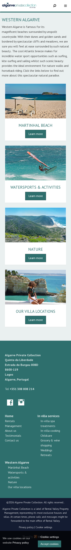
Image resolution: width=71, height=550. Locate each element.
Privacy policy (26, 527)
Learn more (35, 134)
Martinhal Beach (35, 125)
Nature (35, 249)
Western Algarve (17, 462)
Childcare (46, 435)
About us (10, 431)
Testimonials (13, 435)
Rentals (10, 421)
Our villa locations (19, 487)
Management (13, 426)
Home (9, 416)
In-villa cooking (50, 431)
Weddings (46, 450)
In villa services (48, 416)
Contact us (12, 440)
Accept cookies (50, 543)
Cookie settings (44, 527)
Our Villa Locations (35, 311)
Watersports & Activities (35, 187)
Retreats (46, 455)
